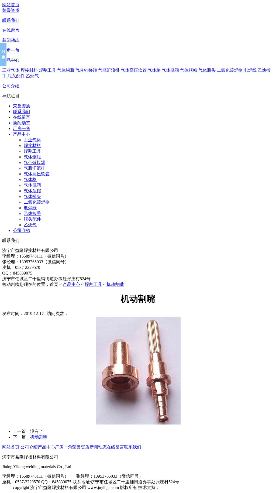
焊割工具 (47, 70)
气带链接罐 (86, 70)
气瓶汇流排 (109, 70)
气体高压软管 (134, 70)
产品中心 (10, 60)
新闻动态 (10, 40)
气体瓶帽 (188, 70)
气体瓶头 (207, 70)
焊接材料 (29, 70)
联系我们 (10, 20)
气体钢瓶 (65, 70)
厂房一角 (10, 50)
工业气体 (10, 70)
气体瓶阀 (170, 70)
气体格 (154, 70)
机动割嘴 (115, 284)
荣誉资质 (10, 10)
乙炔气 (32, 76)
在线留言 (10, 30)
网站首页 (10, 4)
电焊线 (250, 70)
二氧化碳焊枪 (230, 70)
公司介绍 (10, 86)
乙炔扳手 (32, 213)
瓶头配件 (16, 76)
